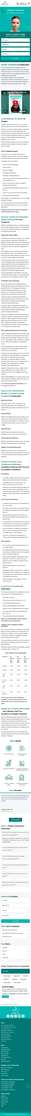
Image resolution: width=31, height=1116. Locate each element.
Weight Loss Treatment (6, 1067)
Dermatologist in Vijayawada (8, 1089)
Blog (2, 1105)
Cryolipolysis (4, 1073)
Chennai (4, 950)
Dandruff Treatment (6, 1049)
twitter (12, 1016)
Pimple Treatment (9, 1004)
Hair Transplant (5, 1053)
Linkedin (23, 1016)
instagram (15, 1016)
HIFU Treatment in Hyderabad (9, 930)
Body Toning (4, 1071)
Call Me (15, 58)
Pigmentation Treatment (7, 1030)
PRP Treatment (5, 1051)
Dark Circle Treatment (6, 1039)
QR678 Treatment (5, 1061)
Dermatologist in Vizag (6, 1087)
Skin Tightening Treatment (7, 1032)
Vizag (3, 954)
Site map (3, 1103)
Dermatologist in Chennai (7, 1085)
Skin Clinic (3, 1041)
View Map (5, 996)
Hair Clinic (3, 1059)
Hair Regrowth (4, 1047)
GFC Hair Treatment (6, 1057)
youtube (19, 1016)
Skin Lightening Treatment (7, 1025)
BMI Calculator (4, 1075)
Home (2, 1004)
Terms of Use (4, 1100)
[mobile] (17, 3)
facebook (8, 1016)
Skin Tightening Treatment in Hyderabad (12, 933)
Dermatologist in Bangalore (7, 1083)
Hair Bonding (4, 1055)
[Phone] (3, 1112)
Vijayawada (5, 957)
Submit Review (15, 819)
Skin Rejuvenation (7, 936)
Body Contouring (5, 1069)
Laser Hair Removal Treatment (8, 1027)
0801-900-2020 (23, 4)
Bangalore (5, 947)
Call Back (15, 921)
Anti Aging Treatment (6, 1036)
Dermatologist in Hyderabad (8, 1082)
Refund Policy (4, 1102)
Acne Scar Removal (6, 1028)
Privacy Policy (4, 1098)
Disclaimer (3, 1096)
